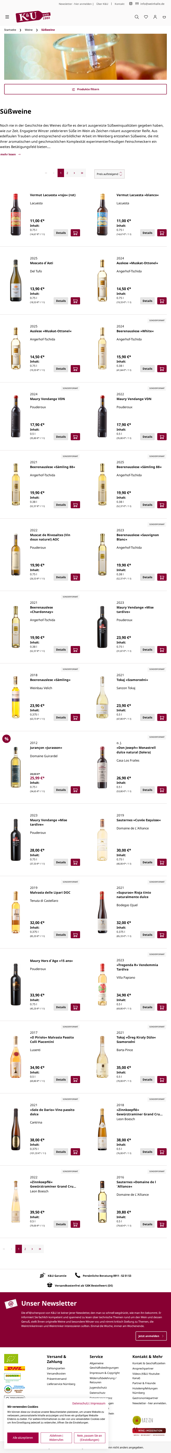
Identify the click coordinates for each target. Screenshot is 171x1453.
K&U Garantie (57, 1276)
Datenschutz (97, 1393)
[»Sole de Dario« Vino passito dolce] (16, 1129)
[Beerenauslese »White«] (102, 348)
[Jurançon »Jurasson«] (16, 767)
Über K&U (102, 4)
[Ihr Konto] (155, 17)
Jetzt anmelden (149, 1336)
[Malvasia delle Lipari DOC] (16, 912)
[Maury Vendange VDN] (16, 416)
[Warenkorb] (164, 17)
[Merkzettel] (146, 17)
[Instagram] (131, 3)
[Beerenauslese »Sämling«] (16, 697)
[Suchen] (136, 17)
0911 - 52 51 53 (122, 1276)
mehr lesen (8, 154)
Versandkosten (56, 1373)
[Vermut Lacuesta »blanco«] (102, 215)
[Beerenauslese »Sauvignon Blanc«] (102, 554)
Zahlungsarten (56, 1368)
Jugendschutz (98, 1387)
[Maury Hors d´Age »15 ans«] (16, 984)
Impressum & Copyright (105, 1373)
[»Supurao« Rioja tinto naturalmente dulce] (102, 912)
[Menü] (7, 16)
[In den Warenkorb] (75, 232)
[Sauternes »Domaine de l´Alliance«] (102, 1202)
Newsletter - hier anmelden (75, 4)
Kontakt (119, 4)
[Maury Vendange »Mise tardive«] (102, 627)
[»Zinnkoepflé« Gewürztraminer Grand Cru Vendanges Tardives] (102, 1129)
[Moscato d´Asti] (16, 280)
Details (61, 233)
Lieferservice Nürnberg (61, 1384)
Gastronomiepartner (145, 1398)
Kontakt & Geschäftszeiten (148, 1363)
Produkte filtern (88, 89)
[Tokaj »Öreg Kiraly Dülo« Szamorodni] (102, 1057)
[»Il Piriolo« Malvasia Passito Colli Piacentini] (16, 1057)
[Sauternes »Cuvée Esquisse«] (102, 840)
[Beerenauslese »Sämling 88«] (16, 484)
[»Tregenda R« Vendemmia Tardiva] (102, 984)
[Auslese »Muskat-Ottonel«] (102, 280)
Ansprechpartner (142, 1368)
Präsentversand (57, 1379)
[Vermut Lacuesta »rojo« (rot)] (16, 215)
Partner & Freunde (144, 1383)
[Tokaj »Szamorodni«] (102, 697)
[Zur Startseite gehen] (33, 17)
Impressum (98, 1403)
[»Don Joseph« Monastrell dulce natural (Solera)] (102, 767)
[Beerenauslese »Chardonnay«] (16, 627)
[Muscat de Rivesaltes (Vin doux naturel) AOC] (16, 554)
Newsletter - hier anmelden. (149, 1403)
